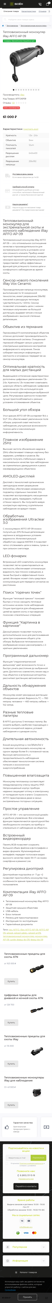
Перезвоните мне (26, 1179)
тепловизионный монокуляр (18, 936)
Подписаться (38, 1158)
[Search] (5, 19)
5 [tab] (23, 90)
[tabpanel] (26, 62)
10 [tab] (36, 90)
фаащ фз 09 (37, 939)
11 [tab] (38, 90)
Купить (11, 981)
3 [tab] (18, 90)
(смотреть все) (30, 129)
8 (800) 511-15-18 (27, 1175)
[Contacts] (40, 4)
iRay (22, 95)
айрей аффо (20, 933)
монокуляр (41, 936)
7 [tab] (28, 90)
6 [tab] (26, 90)
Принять (27, 1297)
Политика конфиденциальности (31, 1163)
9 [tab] (33, 90)
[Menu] (5, 4)
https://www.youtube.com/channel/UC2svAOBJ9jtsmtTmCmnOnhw (29, 1221)
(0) (13, 103)
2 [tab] (16, 90)
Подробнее (10, 1290)
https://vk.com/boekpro (22, 1221)
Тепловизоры (12, 26)
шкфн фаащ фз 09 (20, 939)
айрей (10, 933)
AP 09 (6, 939)
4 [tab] (21, 90)
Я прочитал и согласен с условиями (28, 1165)
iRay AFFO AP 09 (29, 929)
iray (10, 929)
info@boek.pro (26, 1227)
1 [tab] (13, 90)
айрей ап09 (34, 933)
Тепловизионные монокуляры (34, 26)
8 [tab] (31, 90)
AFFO (16, 929)
